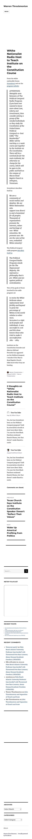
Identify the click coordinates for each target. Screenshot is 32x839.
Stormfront (11, 83)
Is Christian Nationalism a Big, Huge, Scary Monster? (14, 630)
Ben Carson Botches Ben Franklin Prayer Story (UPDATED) (15, 635)
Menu (6, 11)
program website (13, 86)
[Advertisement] (14, 31)
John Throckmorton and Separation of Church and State (17, 694)
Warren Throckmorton (16, 6)
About (6, 828)
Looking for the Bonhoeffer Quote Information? (13, 631)
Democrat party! (11, 647)
